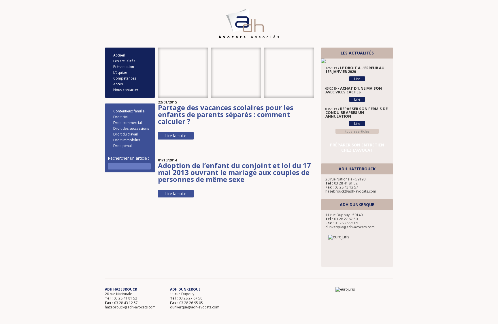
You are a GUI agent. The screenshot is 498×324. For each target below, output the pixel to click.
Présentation (123, 66)
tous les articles (357, 131)
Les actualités (124, 61)
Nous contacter (125, 89)
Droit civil (121, 116)
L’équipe (120, 72)
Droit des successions (131, 128)
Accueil (119, 55)
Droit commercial (127, 122)
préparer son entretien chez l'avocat (357, 147)
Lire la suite (175, 135)
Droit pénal (122, 145)
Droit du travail (125, 134)
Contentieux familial (129, 111)
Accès (118, 84)
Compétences (124, 78)
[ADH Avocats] (248, 24)
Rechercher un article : (128, 158)
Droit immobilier (126, 139)
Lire (357, 78)
